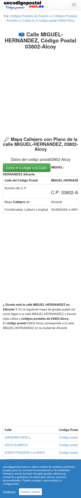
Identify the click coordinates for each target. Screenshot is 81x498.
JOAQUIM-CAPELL (18, 437)
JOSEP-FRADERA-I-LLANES (25, 452)
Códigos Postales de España (29, 16)
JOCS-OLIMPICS (16, 445)
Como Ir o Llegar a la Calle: (26, 167)
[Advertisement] (40, 92)
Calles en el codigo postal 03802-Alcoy (48, 20)
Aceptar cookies (30, 491)
